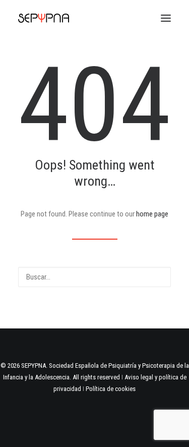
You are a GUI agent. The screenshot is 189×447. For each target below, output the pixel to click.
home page (152, 213)
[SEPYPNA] (43, 18)
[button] (166, 18)
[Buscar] (94, 277)
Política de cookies (111, 389)
